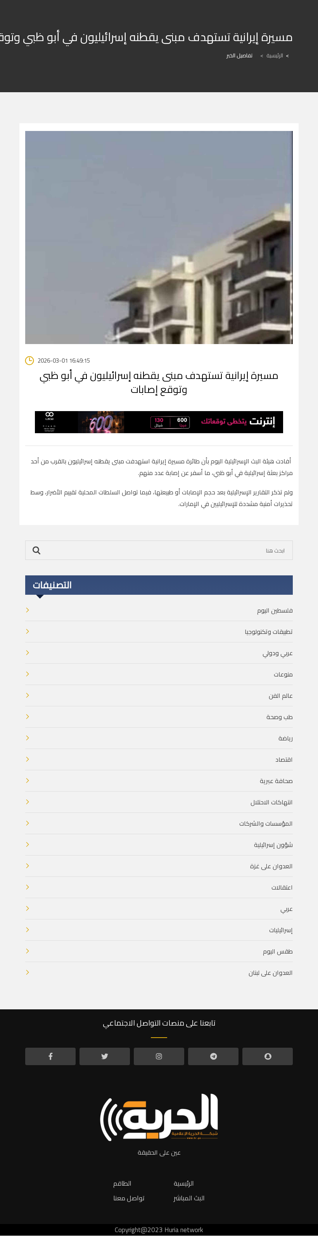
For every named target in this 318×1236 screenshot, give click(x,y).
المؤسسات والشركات (266, 823)
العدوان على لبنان (271, 972)
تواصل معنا (129, 1198)
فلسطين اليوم (275, 610)
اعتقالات (282, 887)
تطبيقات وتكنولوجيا (269, 631)
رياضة (285, 738)
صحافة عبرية (276, 781)
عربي (286, 908)
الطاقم (122, 1183)
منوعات (283, 674)
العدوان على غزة (271, 866)
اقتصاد (284, 759)
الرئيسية (271, 55)
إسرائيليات (281, 930)
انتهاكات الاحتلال (272, 802)
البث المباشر (189, 1198)
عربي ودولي (278, 653)
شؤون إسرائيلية (273, 844)
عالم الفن (281, 695)
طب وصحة (279, 717)
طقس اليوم (278, 951)
